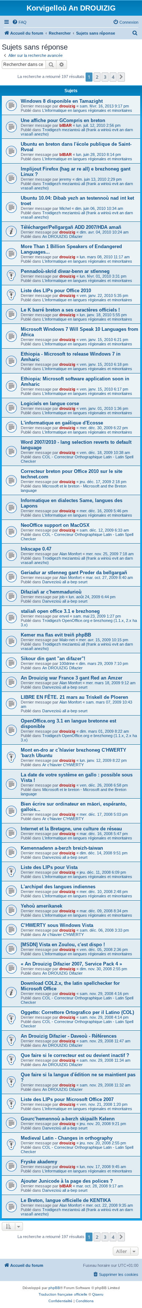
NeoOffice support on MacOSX (55, 525)
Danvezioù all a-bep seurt (64, 582)
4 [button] (113, 77)
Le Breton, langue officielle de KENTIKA (66, 1200)
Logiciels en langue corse (50, 403)
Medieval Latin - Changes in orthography (67, 1138)
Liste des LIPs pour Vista (49, 867)
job (61, 597)
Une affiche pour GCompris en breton (63, 120)
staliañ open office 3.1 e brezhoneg (60, 611)
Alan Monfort (70, 554)
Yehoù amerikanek (41, 906)
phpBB (54, 1288)
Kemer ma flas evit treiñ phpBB (56, 635)
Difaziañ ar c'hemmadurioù (51, 592)
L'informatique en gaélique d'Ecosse (62, 423)
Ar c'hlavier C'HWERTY (63, 765)
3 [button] (105, 77)
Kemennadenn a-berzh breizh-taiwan (62, 848)
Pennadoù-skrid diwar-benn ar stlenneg (65, 271)
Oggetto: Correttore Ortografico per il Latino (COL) (77, 1012)
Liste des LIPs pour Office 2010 (56, 290)
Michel (65, 208)
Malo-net (67, 640)
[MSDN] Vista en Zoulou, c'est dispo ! (63, 944)
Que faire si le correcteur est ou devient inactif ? (75, 1055)
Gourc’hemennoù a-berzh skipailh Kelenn (68, 1118)
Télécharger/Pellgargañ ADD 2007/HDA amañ (71, 227)
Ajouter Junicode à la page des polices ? (67, 1181)
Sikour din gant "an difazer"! (53, 658)
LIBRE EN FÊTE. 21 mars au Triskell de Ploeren (74, 697)
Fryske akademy (39, 1161)
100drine (67, 663)
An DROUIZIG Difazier (62, 236)
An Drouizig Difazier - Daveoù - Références (69, 1036)
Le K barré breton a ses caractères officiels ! (70, 310)
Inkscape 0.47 (36, 549)
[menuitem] (19, 22)
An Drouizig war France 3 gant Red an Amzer (71, 678)
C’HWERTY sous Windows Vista (57, 925)
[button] (121, 77)
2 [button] (97, 77)
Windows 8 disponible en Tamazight (62, 101)
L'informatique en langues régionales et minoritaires (87, 110)
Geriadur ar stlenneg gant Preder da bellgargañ (74, 572)
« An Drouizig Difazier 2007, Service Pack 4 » (71, 964)
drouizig (67, 106)
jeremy (65, 179)
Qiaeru (97, 1294)
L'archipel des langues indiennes (58, 886)
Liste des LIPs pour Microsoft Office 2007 (67, 1099)
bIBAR (65, 125)
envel (64, 616)
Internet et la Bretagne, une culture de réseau (71, 828)
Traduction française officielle (63, 1294)
